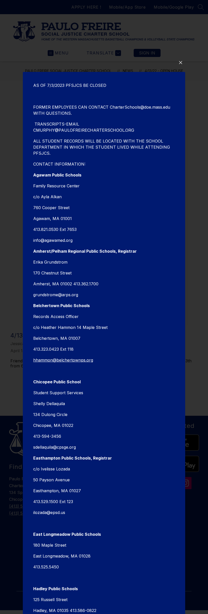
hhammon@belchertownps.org (63, 360)
